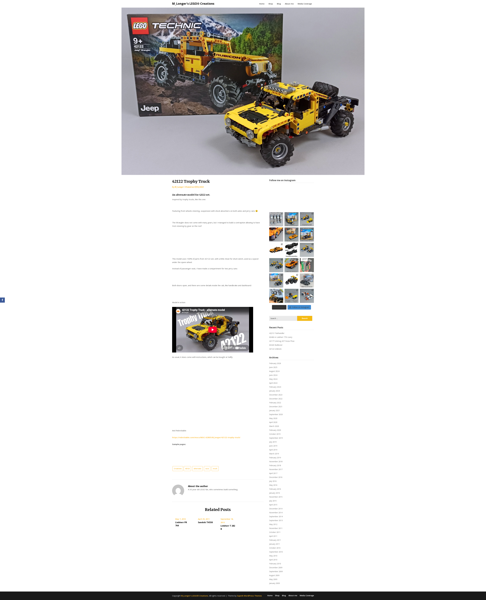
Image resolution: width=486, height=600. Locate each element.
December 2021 (275, 406)
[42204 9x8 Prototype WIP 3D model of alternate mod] (276, 250)
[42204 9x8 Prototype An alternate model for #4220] (276, 234)
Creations (178, 468)
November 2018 (275, 461)
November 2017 (275, 469)
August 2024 (274, 371)
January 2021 (274, 410)
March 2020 (274, 426)
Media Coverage (305, 4)
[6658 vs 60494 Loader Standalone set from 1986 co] (307, 219)
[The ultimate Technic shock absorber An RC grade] (276, 219)
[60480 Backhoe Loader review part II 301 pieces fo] (292, 219)
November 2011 (275, 528)
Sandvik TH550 (205, 522)
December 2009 (275, 567)
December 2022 (275, 398)
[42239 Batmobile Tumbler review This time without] (307, 280)
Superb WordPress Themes (249, 595)
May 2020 (273, 418)
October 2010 (274, 548)
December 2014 (275, 508)
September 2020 (276, 414)
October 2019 (274, 434)
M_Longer (179, 187)
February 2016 (275, 489)
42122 (187, 468)
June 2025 (273, 367)
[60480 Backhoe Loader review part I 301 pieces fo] (307, 234)
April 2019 (273, 450)
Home (261, 4)
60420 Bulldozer (275, 345)
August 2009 (274, 575)
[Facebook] (2, 300)
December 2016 (275, 477)
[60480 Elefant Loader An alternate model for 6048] (276, 280)
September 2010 (276, 552)
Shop (270, 4)
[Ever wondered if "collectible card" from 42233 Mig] (307, 265)
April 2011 (273, 536)
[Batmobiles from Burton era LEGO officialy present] (292, 250)
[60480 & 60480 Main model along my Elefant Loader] (276, 265)
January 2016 (274, 493)
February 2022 (275, 402)
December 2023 (275, 395)
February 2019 (275, 457)
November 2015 (275, 497)
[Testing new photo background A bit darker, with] (307, 296)
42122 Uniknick (275, 349)
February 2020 (275, 430)
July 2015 (273, 501)
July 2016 (273, 481)
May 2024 (273, 379)
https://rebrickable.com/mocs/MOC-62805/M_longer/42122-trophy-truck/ (206, 437)
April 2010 (273, 559)
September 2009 (276, 571)
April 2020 (273, 422)
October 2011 (274, 532)
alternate (197, 468)
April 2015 (273, 504)
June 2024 (273, 375)
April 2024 (273, 383)
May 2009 (273, 579)
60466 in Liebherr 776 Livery (280, 337)
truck (215, 468)
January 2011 (274, 544)
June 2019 (273, 446)
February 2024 (275, 387)
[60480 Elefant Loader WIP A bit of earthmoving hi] (276, 296)
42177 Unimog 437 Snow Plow (281, 341)
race (207, 468)
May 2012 (273, 524)
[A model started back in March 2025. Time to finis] (292, 265)
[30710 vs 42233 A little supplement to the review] (292, 296)
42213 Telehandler (276, 333)
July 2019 (273, 442)
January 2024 (274, 391)
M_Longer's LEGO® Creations (193, 4)
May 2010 (273, 556)
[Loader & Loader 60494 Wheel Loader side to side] (307, 250)
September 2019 (276, 438)
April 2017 (273, 473)
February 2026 (275, 363)
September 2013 (276, 520)
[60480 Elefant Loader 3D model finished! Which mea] (292, 280)
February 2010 (275, 563)
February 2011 (275, 540)
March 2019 (274, 453)
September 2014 (276, 516)
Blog (279, 4)
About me (289, 4)
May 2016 (273, 485)
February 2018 (275, 465)
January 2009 (274, 583)
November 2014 (275, 512)
